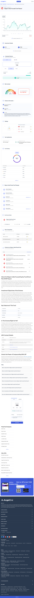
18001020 (4, 532)
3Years (11, 68)
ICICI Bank (5, 167)
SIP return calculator (28, 356)
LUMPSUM (20, 399)
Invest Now (17, 422)
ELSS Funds (3, 575)
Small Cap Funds (12, 575)
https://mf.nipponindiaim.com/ (13, 349)
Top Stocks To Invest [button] (4, 528)
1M (11, 33)
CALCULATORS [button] (3, 514)
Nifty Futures (3, 554)
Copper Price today (4, 568)
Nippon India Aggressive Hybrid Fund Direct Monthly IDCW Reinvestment (14, 260)
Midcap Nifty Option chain (18, 557)
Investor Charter (20, 589)
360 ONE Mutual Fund (4, 455)
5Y (20, 33)
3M (13, 33)
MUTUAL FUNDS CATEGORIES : (5, 574)
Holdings (17, 152)
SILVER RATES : (3, 563)
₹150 (17, 407)
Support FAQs (9, 532)
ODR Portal (16, 590)
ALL (22, 33)
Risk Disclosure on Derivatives (23, 590)
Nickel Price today (23, 568)
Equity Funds (3, 431)
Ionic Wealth (7, 540)
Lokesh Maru (8, 200)
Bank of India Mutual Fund (5, 470)
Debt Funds (3, 428)
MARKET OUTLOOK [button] (3, 523)
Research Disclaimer (4, 586)
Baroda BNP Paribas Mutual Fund (6, 472)
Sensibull (2, 545)
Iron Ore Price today (29, 568)
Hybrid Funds (3, 436)
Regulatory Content (10, 586)
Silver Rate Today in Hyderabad (5, 564)
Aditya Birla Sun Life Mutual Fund (6, 457)
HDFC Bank (5, 169)
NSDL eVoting (12, 590)
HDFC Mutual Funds (23, 572)
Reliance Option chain (26, 557)
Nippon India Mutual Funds (5, 573)
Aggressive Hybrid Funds (5, 443)
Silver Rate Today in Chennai (24, 564)
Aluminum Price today (11, 568)
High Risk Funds (3, 433)
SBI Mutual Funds (11, 572)
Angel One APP (3, 543)
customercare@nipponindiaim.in (14, 347)
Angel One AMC (3, 540)
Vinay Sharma (8, 208)
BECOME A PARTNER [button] (4, 521)
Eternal (4, 175)
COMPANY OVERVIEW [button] (4, 509)
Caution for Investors (4, 592)
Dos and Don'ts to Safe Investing (18, 586)
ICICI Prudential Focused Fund (6, 239)
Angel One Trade (8, 543)
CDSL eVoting (7, 590)
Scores (24, 586)
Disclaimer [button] (3, 584)
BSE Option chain (3, 558)
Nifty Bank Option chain (10, 557)
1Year (5, 68)
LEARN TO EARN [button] (3, 519)
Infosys (4, 173)
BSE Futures (26, 554)
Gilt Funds (22, 575)
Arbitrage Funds (4, 446)
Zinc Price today (17, 568)
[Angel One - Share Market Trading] (3, 1)
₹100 (13, 407)
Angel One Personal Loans (13, 589)
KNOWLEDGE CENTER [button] (4, 516)
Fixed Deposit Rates (28, 543)
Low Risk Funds (3, 438)
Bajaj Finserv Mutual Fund (5, 465)
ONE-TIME (15, 59)
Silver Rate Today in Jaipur (5, 565)
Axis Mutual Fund (4, 462)
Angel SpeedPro (13, 543)
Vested (12, 545)
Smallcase (6, 545)
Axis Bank (5, 171)
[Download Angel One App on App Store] (26, 491)
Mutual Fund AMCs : (4, 571)
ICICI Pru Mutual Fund (29, 572)
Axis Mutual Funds (16, 572)
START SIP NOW (18, 1)
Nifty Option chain (4, 557)
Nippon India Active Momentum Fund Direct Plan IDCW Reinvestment (16, 271)
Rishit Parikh (8, 204)
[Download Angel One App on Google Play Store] (26, 489)
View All (7, 449)
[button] (17, 367)
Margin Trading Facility (19, 543)
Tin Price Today (3, 569)
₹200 (20, 407)
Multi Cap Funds (3, 576)
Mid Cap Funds (27, 575)
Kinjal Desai (8, 196)
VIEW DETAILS (28, 197)
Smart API (24, 543)
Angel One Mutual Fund (5, 460)
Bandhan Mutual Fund (4, 467)
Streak (9, 545)
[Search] (31, 1)
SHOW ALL (16, 180)
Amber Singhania (8, 189)
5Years (16, 68)
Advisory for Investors (26, 589)
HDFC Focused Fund (5, 236)
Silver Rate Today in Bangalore (15, 564)
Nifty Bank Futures (8, 554)
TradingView (15, 545)
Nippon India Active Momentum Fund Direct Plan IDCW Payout (15, 267)
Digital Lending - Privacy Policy (5, 589)
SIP (7, 59)
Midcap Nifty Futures (15, 554)
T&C (21, 420)
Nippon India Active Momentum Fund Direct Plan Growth (14, 263)
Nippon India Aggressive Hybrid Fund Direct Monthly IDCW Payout (16, 255)
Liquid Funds (7, 575)
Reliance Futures (21, 554)
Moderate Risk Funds (4, 441)
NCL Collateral (3, 590)
